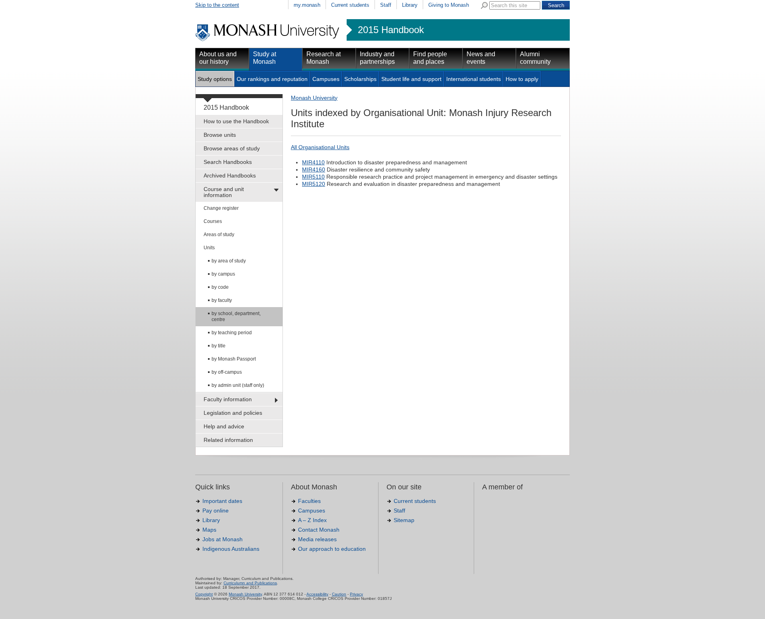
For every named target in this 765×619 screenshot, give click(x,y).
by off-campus (227, 372)
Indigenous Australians (230, 549)
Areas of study (219, 234)
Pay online (215, 510)
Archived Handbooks (230, 175)
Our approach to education (332, 549)
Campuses (325, 79)
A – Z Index (312, 520)
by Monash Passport (234, 359)
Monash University (314, 98)
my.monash (307, 5)
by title (219, 346)
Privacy (356, 594)
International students (473, 79)
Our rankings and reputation (272, 79)
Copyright (204, 594)
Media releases (317, 539)
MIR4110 (313, 162)
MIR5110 (313, 176)
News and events (481, 58)
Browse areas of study (232, 148)
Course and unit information (224, 192)
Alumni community (535, 58)
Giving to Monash (448, 5)
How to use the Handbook (236, 121)
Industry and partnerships (377, 58)
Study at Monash (264, 58)
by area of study (229, 261)
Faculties (309, 501)
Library (410, 5)
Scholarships (360, 79)
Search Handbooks (228, 162)
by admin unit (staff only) (238, 385)
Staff (385, 5)
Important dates (222, 501)
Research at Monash (323, 58)
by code (220, 287)
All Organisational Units (320, 147)
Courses (213, 221)
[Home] (268, 40)
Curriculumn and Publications (250, 583)
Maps (209, 529)
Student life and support (411, 79)
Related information (228, 440)
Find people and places (430, 58)
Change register (221, 208)
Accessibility (317, 594)
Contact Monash (318, 529)
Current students (350, 5)
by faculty (222, 300)
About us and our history (218, 58)
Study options (215, 79)
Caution (339, 594)
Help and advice (224, 426)
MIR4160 (313, 169)
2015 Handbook (391, 30)
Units (209, 247)
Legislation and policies (233, 413)
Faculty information (228, 399)
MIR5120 (313, 184)
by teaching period (232, 332)
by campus (223, 274)
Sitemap (404, 520)
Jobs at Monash (222, 539)
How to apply (522, 79)
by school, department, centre (236, 316)
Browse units (220, 135)
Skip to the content (217, 5)
